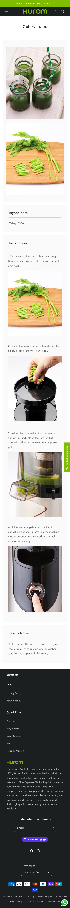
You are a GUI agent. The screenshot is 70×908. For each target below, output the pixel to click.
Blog (9, 743)
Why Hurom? (14, 728)
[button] (6, 11)
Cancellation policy (54, 901)
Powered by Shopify (43, 896)
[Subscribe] (52, 828)
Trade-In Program (16, 750)
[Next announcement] (64, 3)
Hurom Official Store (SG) (22, 896)
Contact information (34, 901)
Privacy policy (16, 901)
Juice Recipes (14, 736)
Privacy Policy (14, 693)
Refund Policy (14, 700)
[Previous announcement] (6, 3)
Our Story (12, 721)
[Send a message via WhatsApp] (64, 902)
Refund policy (61, 896)
